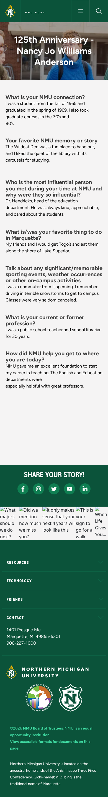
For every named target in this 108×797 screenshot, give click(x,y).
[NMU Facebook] (23, 488)
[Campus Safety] (71, 697)
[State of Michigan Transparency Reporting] (39, 697)
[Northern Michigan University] (10, 11)
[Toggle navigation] (80, 11)
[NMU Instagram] (38, 488)
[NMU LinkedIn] (85, 488)
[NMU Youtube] (69, 488)
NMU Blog (35, 12)
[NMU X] (54, 488)
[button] (99, 11)
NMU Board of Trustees (43, 728)
